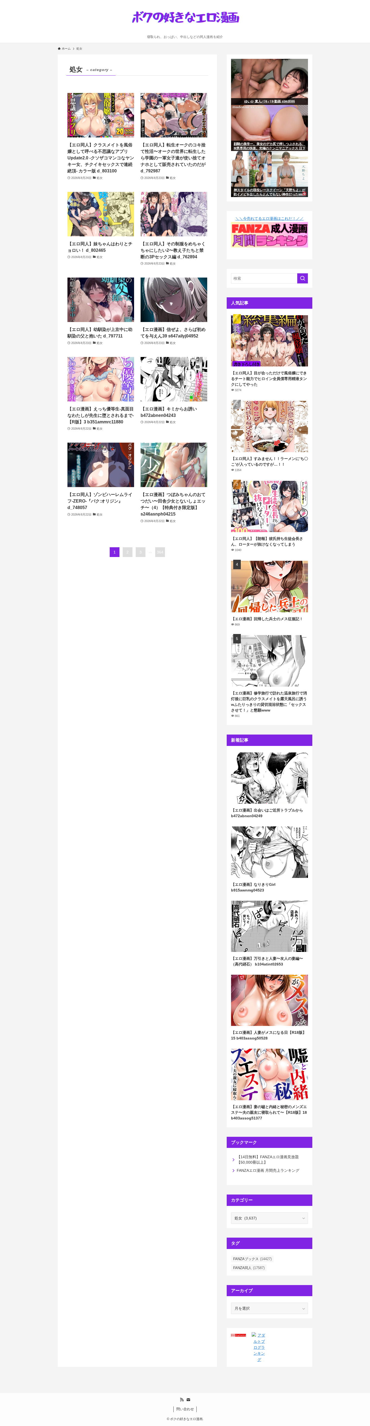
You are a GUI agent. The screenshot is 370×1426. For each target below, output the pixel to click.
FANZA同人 (249, 1268)
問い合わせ (185, 1409)
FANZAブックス (252, 1259)
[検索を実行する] (302, 278)
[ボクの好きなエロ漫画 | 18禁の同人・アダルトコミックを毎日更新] (185, 19)
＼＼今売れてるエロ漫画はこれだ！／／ (269, 218)
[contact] (188, 1399)
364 (160, 552)
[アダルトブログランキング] (259, 1359)
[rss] (181, 1399)
